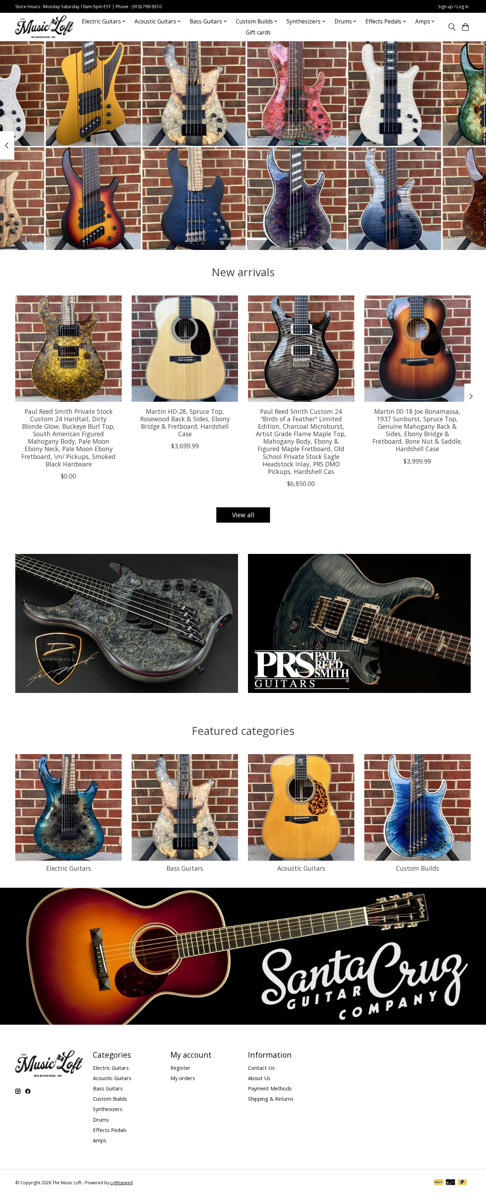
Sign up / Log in (453, 7)
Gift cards (258, 32)
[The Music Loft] (44, 26)
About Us (259, 1078)
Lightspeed (121, 1183)
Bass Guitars (185, 868)
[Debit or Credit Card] (450, 1182)
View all (243, 515)
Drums (101, 1119)
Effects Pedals (110, 1129)
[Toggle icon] (452, 27)
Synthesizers (107, 1108)
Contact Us (261, 1067)
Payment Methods (270, 1088)
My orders (182, 1078)
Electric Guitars (68, 868)
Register (180, 1067)
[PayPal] (438, 1182)
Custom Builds (417, 868)
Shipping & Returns (271, 1098)
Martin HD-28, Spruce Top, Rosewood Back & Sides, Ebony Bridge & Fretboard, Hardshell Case (185, 422)
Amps (99, 1140)
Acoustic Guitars (301, 868)
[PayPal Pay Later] (462, 1182)
